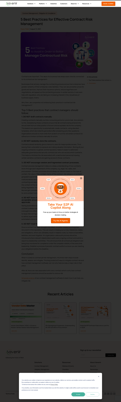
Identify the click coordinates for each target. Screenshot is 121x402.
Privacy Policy (54, 384)
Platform (42, 4)
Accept (78, 394)
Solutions (30, 4)
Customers (63, 4)
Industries (53, 4)
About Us (74, 4)
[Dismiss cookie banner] (98, 377)
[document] (60, 201)
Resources (85, 4)
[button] (81, 178)
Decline (92, 394)
